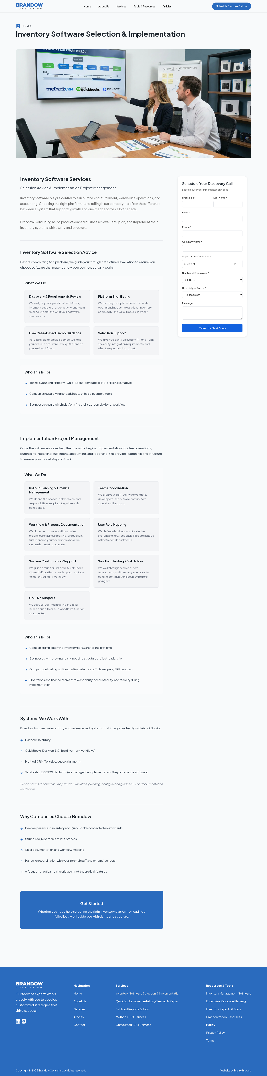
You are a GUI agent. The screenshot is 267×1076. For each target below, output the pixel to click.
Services (79, 1009)
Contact (79, 1025)
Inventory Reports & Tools (223, 1009)
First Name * (189, 197)
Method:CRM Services (131, 1017)
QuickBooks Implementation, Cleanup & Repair (147, 1001)
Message (187, 303)
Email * (186, 212)
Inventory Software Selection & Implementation (148, 993)
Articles (167, 6)
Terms (210, 1040)
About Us (103, 6)
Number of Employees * (195, 272)
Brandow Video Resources (224, 1017)
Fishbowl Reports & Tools (133, 1009)
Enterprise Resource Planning (226, 1001)
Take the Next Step (212, 328)
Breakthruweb (242, 1070)
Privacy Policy (215, 1032)
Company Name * (192, 241)
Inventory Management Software (228, 993)
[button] (121, 6)
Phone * (186, 227)
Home (87, 6)
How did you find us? (194, 288)
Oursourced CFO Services (133, 1025)
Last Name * (220, 197)
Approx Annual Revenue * (196, 256)
